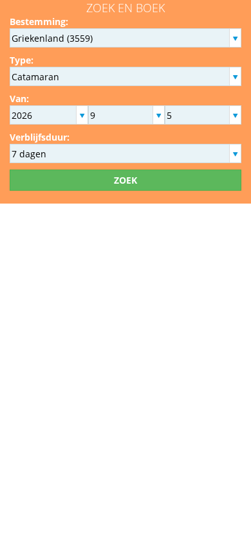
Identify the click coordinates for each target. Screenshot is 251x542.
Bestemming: (39, 21)
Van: (19, 98)
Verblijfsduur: (40, 137)
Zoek (125, 180)
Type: (21, 60)
